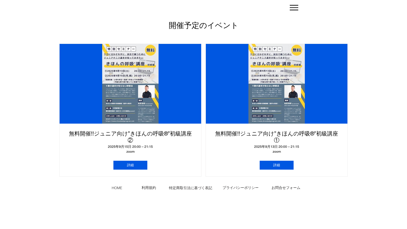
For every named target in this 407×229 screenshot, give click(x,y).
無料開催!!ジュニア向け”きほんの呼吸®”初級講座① (276, 136)
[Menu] (293, 7)
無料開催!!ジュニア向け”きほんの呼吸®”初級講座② (130, 136)
